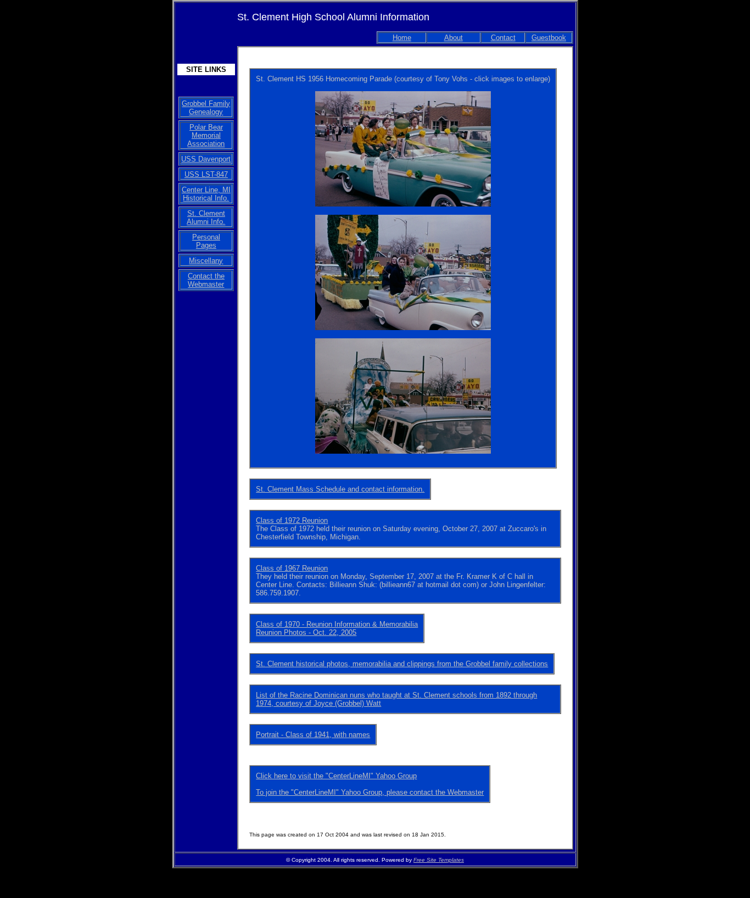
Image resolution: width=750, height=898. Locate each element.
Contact (503, 38)
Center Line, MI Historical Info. (206, 194)
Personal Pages (206, 241)
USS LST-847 (206, 174)
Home (402, 38)
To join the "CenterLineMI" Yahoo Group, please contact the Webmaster (370, 792)
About (453, 38)
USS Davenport (206, 159)
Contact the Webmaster (206, 280)
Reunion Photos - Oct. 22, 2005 (306, 632)
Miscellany (206, 260)
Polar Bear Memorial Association (206, 135)
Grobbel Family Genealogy (206, 107)
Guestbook (548, 38)
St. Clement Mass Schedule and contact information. (340, 489)
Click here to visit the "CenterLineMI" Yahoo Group (336, 776)
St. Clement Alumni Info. (206, 217)
